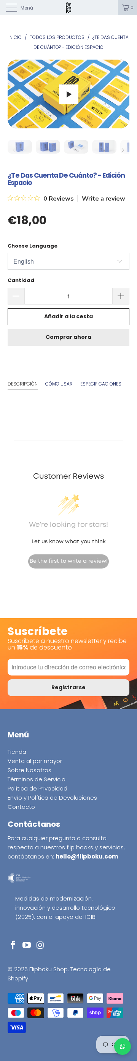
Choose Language (32, 245)
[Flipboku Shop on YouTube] (27, 946)
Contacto (21, 807)
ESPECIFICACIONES (100, 384)
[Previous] (14, 94)
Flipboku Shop (48, 969)
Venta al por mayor (35, 761)
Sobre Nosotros (29, 770)
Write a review (103, 198)
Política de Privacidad (37, 788)
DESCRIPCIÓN (23, 384)
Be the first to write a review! (69, 561)
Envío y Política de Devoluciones (52, 798)
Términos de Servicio (36, 779)
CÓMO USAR (59, 384)
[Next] (122, 94)
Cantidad (21, 280)
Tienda (17, 752)
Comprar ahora (68, 337)
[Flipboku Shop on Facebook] (13, 946)
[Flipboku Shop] (68, 7)
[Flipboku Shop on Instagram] (40, 946)
